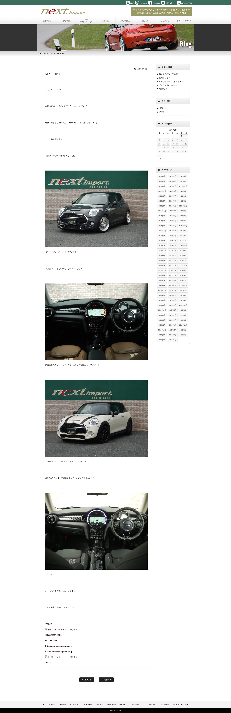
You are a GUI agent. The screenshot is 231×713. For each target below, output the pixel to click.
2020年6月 (183, 295)
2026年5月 (162, 181)
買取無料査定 (111, 705)
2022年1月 (172, 265)
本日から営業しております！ (171, 81)
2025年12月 (183, 186)
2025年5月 (162, 201)
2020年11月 (162, 290)
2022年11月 (162, 250)
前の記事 (87, 680)
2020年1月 (172, 305)
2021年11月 (162, 270)
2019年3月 (183, 320)
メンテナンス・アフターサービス (82, 705)
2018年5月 (162, 340)
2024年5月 (162, 221)
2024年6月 (183, 216)
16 (186, 144)
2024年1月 (172, 226)
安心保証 (100, 705)
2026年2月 (162, 186)
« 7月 (159, 159)
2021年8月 (162, 275)
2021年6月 (183, 275)
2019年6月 (183, 315)
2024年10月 (172, 211)
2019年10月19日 (142, 69)
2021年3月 (183, 280)
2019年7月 (172, 315)
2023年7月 (172, 236)
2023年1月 (172, 245)
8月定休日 (163, 89)
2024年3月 (183, 221)
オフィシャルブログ (149, 705)
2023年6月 (183, 236)
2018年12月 (183, 325)
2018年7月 (172, 335)
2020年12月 (183, 285)
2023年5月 (162, 240)
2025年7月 (172, 196)
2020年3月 (183, 300)
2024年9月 (183, 211)
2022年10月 (172, 250)
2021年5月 (162, 280)
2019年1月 (172, 325)
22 (181, 148)
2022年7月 (172, 255)
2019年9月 (183, 310)
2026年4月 (172, 181)
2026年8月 (162, 176)
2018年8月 (162, 335)
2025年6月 (183, 196)
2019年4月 (172, 320)
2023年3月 (183, 240)
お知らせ (163, 108)
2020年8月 (162, 295)
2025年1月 (172, 206)
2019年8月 (162, 315)
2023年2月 (162, 245)
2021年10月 (172, 270)
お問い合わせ (164, 705)
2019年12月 (183, 305)
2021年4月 (172, 280)
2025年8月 (162, 196)
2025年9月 (183, 191)
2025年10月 (172, 191)
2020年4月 (172, 300)
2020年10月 (172, 290)
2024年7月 (172, 216)
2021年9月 (183, 270)
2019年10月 (172, 310)
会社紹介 (123, 705)
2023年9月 (183, 231)
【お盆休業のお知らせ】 (169, 85)
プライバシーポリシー (180, 705)
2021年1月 (172, 285)
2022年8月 (162, 255)
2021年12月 (183, 265)
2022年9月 (183, 250)
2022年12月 (183, 245)
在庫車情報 (51, 705)
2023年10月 (172, 231)
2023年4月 (172, 240)
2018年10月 (172, 330)
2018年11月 (162, 330)
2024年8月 (162, 216)
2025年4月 (172, 201)
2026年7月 (172, 176)
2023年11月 (162, 231)
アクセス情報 (134, 705)
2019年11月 (162, 310)
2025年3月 (183, 201)
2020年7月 (172, 295)
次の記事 (106, 680)
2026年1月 (172, 186)
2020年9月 (183, 290)
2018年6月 (183, 335)
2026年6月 (183, 176)
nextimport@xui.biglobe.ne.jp (58, 651)
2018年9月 (183, 330)
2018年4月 (172, 340)
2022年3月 (183, 260)
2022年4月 (172, 260)
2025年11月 (162, 191)
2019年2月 (162, 325)
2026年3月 (183, 181)
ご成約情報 (63, 705)
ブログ (45, 53)
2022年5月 (162, 260)
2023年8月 (162, 236)
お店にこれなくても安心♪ (169, 74)
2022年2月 (162, 265)
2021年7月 (172, 275)
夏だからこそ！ (165, 78)
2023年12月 (183, 226)
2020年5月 (162, 300)
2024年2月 (162, 226)
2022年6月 (183, 255)
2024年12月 (183, 206)
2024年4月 (172, 221)
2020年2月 (162, 305)
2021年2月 (162, 285)
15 (181, 144)
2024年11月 (162, 211)
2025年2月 (162, 206)
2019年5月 (162, 320)
